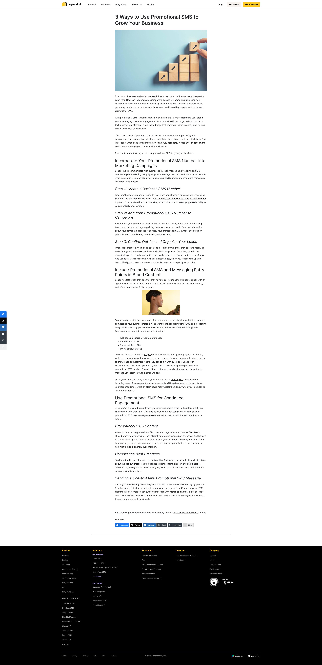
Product (92, 4)
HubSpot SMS (68, 608)
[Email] (3, 334)
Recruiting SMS (98, 605)
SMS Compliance (69, 578)
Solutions (105, 4)
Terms (64, 656)
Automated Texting (70, 569)
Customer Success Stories (186, 555)
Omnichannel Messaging (152, 578)
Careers (213, 555)
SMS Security (67, 583)
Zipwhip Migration (69, 617)
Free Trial (234, 4)
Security (85, 656)
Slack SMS (66, 626)
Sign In (222, 4)
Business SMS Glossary (151, 569)
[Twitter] (3, 321)
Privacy (74, 656)
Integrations (121, 4)
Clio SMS (66, 644)
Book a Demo (251, 4)
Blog (144, 560)
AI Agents (66, 565)
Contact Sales (215, 565)
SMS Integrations (71, 599)
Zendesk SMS (68, 630)
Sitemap (113, 656)
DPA (94, 656)
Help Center (181, 560)
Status (103, 656)
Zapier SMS (67, 635)
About (212, 560)
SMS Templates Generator (152, 565)
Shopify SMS (67, 612)
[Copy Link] (3, 340)
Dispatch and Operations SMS (104, 567)
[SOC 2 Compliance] (222, 582)
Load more (96, 576)
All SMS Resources (149, 555)
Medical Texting (99, 563)
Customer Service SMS (101, 587)
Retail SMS (96, 558)
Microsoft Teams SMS (71, 621)
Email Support (215, 569)
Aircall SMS (66, 640)
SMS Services (68, 592)
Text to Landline (148, 574)
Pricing (150, 4)
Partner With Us (216, 574)
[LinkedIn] (3, 327)
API (63, 587)
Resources (137, 4)
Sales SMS (96, 596)
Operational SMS (99, 601)
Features (65, 555)
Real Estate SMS (99, 572)
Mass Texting (67, 574)
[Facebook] (3, 314)
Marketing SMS (98, 591)
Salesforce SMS (68, 603)
